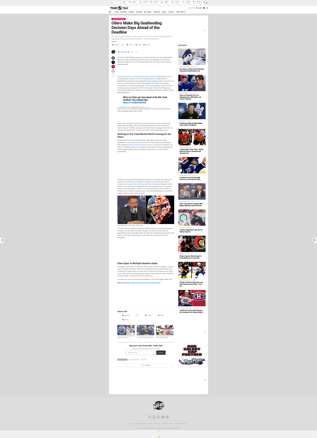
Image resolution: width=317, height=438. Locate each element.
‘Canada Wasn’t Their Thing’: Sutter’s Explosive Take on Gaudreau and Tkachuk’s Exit (191, 151)
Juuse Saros (149, 145)
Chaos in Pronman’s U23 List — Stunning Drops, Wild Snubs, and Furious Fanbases (190, 97)
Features (139, 12)
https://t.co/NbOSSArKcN (134, 102)
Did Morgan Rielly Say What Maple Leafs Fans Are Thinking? (191, 124)
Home (116, 12)
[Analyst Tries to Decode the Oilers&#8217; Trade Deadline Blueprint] (165, 330)
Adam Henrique (139, 184)
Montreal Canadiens (186, 308)
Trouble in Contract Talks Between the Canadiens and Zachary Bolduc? (191, 311)
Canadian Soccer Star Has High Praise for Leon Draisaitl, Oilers (190, 178)
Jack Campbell (148, 85)
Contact (171, 12)
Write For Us (180, 12)
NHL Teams (147, 12)
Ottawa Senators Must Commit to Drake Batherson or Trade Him (191, 257)
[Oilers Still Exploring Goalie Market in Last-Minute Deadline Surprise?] (145, 330)
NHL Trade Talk (122, 52)
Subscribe (161, 353)
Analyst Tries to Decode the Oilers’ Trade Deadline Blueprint (164, 336)
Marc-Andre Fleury (133, 142)
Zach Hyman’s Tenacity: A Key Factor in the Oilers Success (140, 283)
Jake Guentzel (129, 184)
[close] (159, 431)
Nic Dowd (148, 186)
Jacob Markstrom (136, 145)
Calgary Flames (184, 147)
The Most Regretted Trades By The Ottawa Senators (191, 231)
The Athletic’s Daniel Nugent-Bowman (143, 76)
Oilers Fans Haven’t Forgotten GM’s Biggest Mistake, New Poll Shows (191, 205)
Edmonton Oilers (185, 67)
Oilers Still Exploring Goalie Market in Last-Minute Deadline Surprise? (145, 336)
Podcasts (157, 12)
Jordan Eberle (151, 184)
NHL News (123, 12)
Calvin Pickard (155, 83)
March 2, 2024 (146, 107)
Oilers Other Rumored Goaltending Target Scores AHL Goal (126, 336)
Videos (164, 12)
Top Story (144, 359)
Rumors (131, 12)
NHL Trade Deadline (134, 359)
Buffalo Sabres (184, 93)
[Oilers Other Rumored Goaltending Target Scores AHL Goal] (126, 330)
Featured (182, 227)
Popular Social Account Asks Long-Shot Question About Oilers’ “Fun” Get (191, 284)
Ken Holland (164, 59)
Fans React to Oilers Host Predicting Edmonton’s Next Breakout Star (192, 70)
